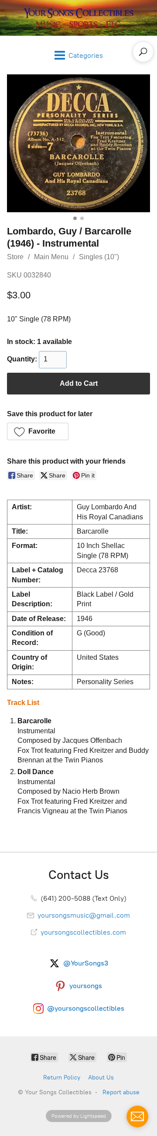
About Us (101, 1077)
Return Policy (61, 1077)
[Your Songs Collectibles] (78, 17)
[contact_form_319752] (137, 1116)
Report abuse (121, 1092)
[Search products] (143, 52)
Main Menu (51, 257)
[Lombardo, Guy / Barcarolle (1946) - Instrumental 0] (78, 143)
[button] (37, 431)
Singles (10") (99, 257)
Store (15, 257)
